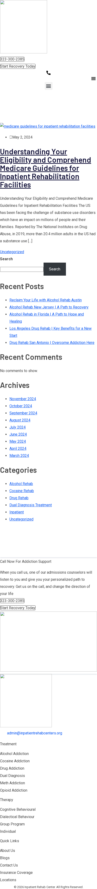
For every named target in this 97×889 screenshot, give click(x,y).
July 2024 (17, 427)
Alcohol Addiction (14, 753)
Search (6, 259)
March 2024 (19, 455)
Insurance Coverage (16, 872)
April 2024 (17, 448)
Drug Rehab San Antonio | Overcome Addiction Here (51, 342)
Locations (8, 880)
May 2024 (17, 441)
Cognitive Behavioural (18, 809)
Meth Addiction (12, 783)
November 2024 (22, 399)
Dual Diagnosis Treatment (30, 505)
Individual (8, 831)
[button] (93, 78)
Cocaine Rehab (21, 491)
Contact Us (9, 865)
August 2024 (19, 420)
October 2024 (20, 406)
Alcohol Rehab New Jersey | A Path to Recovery (49, 307)
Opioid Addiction (13, 790)
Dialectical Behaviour (17, 817)
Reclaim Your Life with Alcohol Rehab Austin (45, 300)
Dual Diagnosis (12, 775)
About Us (7, 850)
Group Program (12, 824)
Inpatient (16, 512)
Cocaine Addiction (15, 761)
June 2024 (18, 434)
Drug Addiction (12, 768)
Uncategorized (12, 252)
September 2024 (23, 413)
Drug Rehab (18, 498)
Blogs (5, 858)
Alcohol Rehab (21, 483)
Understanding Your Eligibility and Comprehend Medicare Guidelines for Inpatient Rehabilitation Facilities (45, 168)
